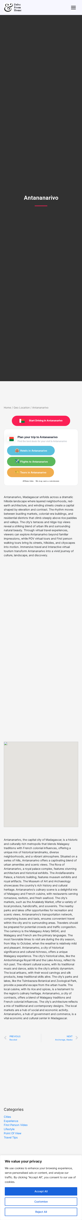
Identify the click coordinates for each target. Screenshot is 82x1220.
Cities (7, 1117)
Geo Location (22, 407)
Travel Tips (11, 1137)
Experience (11, 1121)
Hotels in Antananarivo (31, 450)
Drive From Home (18, 7)
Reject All (41, 1211)
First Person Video (16, 1125)
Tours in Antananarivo (30, 472)
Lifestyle (9, 1129)
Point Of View (12, 1133)
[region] (41, 1187)
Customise (41, 1201)
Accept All (41, 1191)
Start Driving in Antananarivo (45, 420)
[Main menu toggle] (73, 7)
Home (7, 407)
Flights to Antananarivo (31, 461)
